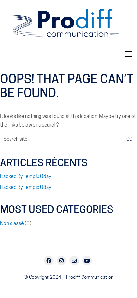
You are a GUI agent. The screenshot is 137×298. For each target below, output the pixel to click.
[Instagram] (61, 260)
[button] (128, 54)
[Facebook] (49, 260)
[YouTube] (87, 260)
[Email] (74, 260)
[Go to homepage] (68, 26)
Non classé (12, 223)
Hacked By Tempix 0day (25, 176)
